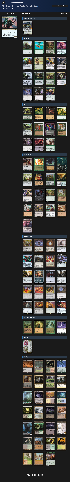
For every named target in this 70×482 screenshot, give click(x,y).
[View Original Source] (66, 6)
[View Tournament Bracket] (37, 6)
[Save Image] (53, 6)
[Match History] (63, 6)
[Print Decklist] (58, 6)
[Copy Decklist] (55, 6)
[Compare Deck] (61, 6)
